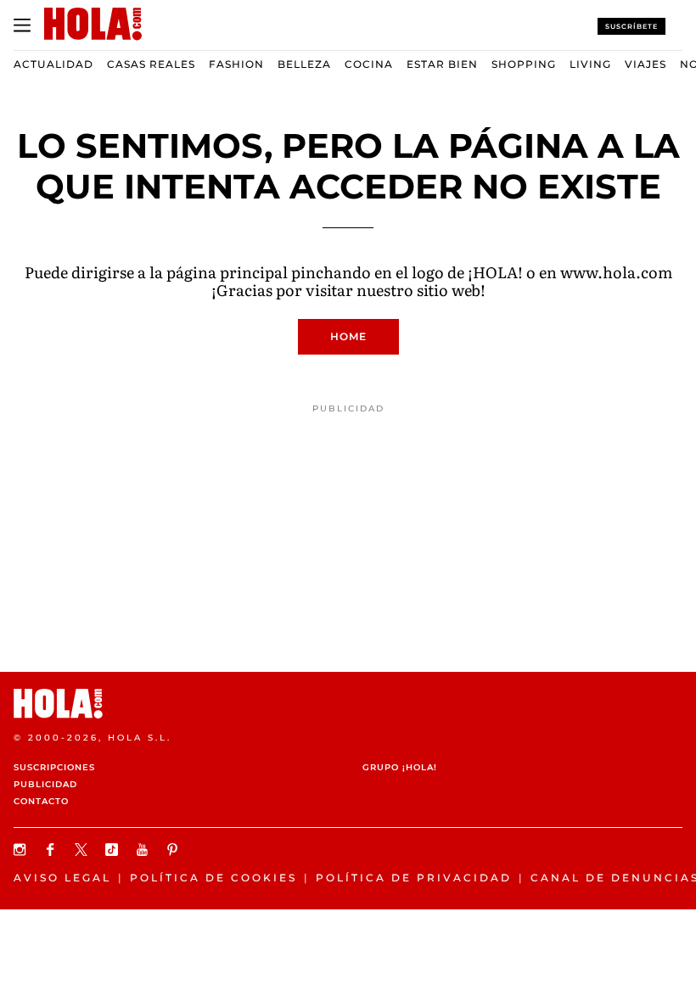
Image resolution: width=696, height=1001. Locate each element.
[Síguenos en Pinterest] (174, 849)
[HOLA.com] (348, 704)
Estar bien (442, 64)
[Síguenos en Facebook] (52, 849)
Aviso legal (62, 877)
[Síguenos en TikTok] (113, 849)
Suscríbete (631, 26)
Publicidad (45, 784)
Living (590, 64)
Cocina (369, 64)
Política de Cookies (213, 877)
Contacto (41, 801)
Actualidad (53, 64)
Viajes (645, 64)
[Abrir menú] (22, 25)
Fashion (236, 64)
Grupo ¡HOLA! (399, 767)
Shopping (523, 64)
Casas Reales (151, 64)
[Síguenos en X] (83, 849)
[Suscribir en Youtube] (144, 849)
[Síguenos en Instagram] (22, 849)
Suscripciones (54, 767)
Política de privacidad (414, 877)
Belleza (304, 64)
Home (348, 336)
